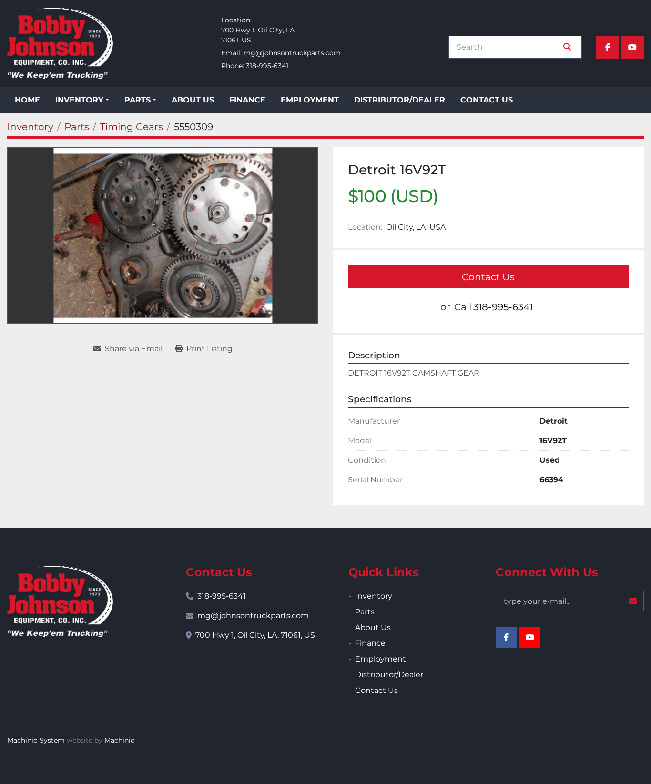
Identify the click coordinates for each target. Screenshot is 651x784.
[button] (82, 100)
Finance (247, 99)
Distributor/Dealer (399, 99)
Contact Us (486, 99)
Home (27, 99)
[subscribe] (633, 601)
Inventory (79, 99)
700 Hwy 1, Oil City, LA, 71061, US (255, 635)
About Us (193, 99)
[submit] (567, 47)
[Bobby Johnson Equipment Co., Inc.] (60, 601)
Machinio (119, 740)
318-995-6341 (267, 65)
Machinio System (36, 740)
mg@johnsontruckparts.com (292, 53)
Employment (310, 99)
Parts (137, 99)
